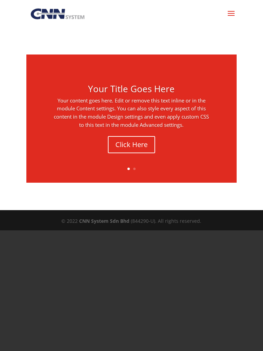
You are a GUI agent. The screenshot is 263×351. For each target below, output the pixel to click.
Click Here (131, 144)
